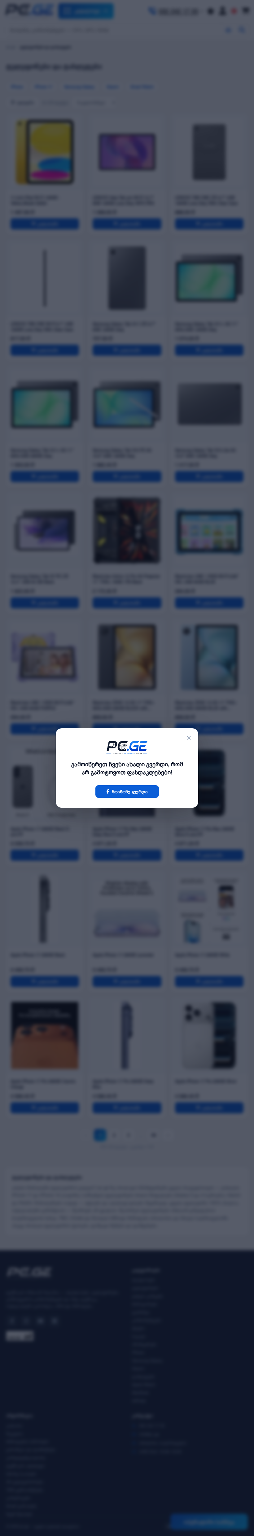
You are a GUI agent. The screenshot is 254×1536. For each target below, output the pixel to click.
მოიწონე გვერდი (130, 791)
